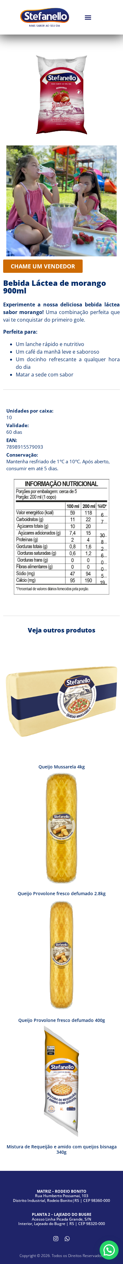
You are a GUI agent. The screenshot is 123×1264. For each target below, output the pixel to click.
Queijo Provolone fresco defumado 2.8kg (62, 893)
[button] (88, 17)
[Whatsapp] (67, 1238)
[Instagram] (56, 1238)
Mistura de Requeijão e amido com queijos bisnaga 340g (62, 1149)
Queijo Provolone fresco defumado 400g (61, 1020)
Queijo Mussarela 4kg (61, 767)
